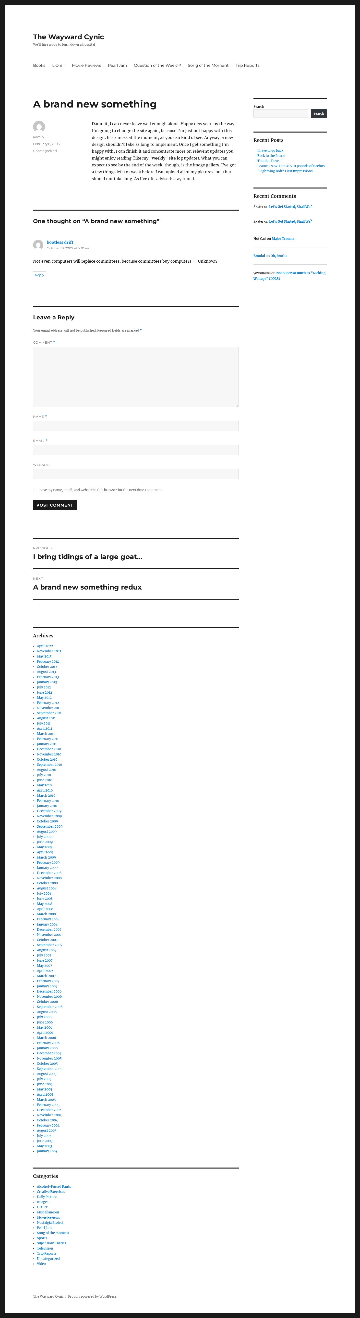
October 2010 (47, 759)
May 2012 (44, 698)
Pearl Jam (117, 65)
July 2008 (44, 893)
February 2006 (48, 1043)
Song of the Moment (208, 65)
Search (258, 107)
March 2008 (46, 914)
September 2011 (49, 713)
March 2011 (46, 734)
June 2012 (44, 692)
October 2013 (47, 667)
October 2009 (47, 821)
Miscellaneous (48, 1212)
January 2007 (47, 986)
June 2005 (45, 1084)
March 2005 (46, 1100)
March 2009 (46, 857)
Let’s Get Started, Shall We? (290, 207)
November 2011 (49, 708)
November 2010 (49, 754)
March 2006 (46, 1038)
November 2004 (49, 1115)
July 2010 (44, 775)
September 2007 (49, 945)
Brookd (259, 256)
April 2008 (45, 909)
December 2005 (49, 1053)
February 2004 (48, 1125)
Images (42, 1202)
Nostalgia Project (50, 1223)
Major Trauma (283, 239)
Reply (39, 275)
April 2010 (45, 790)
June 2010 (44, 780)
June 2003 (44, 1141)
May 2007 (44, 966)
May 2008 (44, 904)
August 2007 (47, 950)
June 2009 (45, 842)
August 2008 (47, 888)
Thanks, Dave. (268, 161)
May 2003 (44, 1146)
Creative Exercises (51, 1192)
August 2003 (46, 1131)
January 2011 (47, 744)
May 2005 (44, 1089)
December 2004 (49, 1110)
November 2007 (49, 935)
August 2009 (47, 832)
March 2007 (46, 976)
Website (41, 465)
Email (40, 441)
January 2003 (47, 1151)
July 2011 (43, 723)
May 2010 (44, 785)
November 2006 (49, 997)
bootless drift (60, 242)
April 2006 (45, 1033)
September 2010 (49, 765)
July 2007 (44, 955)
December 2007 (49, 930)
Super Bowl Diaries (51, 1243)
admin (38, 137)
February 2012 (48, 703)
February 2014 (48, 661)
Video (41, 1264)
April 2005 (45, 1094)
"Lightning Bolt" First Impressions (285, 171)
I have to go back (270, 150)
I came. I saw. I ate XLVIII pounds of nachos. (291, 166)
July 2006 (44, 1017)
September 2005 (49, 1069)
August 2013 (46, 672)
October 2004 (47, 1120)
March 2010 (46, 795)
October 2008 (47, 883)
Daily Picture (47, 1197)
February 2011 (48, 739)
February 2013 (48, 677)
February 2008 (48, 919)
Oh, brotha (279, 256)
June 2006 (45, 1022)
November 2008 (49, 878)
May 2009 (44, 847)
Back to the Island (271, 156)
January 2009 (47, 868)
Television (45, 1248)
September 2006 (50, 1007)
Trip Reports (248, 65)
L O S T (58, 65)
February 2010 (48, 801)
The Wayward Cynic (68, 37)
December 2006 (49, 991)
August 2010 (46, 770)
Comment (44, 342)
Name (40, 417)
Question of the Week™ (157, 65)
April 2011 (44, 728)
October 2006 (47, 1002)
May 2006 (44, 1027)
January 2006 (47, 1048)
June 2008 (45, 899)
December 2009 (49, 811)
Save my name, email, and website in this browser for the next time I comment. (101, 490)
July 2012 (44, 687)
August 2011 (46, 718)
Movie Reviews (86, 65)
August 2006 (47, 1012)
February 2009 (48, 863)
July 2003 (44, 1136)
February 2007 (48, 981)
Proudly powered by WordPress (92, 1296)
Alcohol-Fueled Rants (54, 1186)
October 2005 (47, 1064)
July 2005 (44, 1079)
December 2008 (49, 873)
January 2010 (47, 806)
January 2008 (47, 924)
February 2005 (48, 1105)
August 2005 (47, 1074)
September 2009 (50, 826)
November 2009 (49, 816)
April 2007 (45, 971)
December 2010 (49, 749)
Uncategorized (45, 151)
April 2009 (45, 852)
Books (39, 65)
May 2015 (44, 656)
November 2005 (49, 1058)
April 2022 (45, 646)
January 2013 (47, 682)
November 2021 (49, 651)
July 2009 (44, 837)
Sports (42, 1238)
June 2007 (45, 960)
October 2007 (47, 940)
